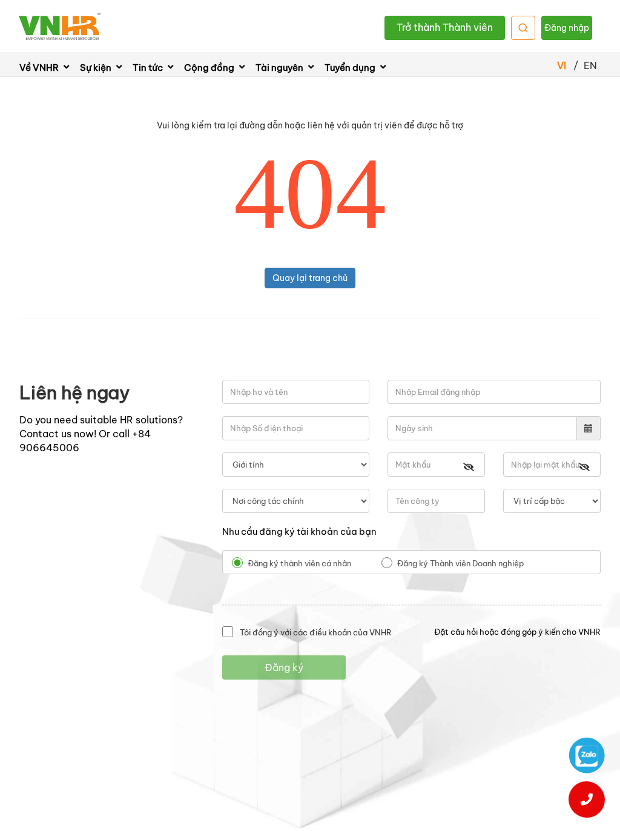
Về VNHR (40, 67)
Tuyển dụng (351, 67)
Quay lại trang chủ (310, 278)
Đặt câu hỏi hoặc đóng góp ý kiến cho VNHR (517, 632)
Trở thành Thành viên (445, 27)
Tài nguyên (280, 67)
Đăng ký (284, 667)
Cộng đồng (210, 67)
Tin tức (149, 67)
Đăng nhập (566, 27)
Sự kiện (96, 67)
